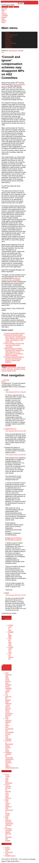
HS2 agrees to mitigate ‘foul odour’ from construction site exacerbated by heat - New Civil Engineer (9, 729)
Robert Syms (11, 371)
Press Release (11, 365)
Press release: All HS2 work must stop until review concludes (14, 345)
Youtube (16, 7)
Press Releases (10, 43)
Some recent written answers (15, 333)
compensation (11, 367)
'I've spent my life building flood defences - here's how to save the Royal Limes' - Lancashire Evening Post (9, 706)
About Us (8, 47)
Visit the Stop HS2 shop (10, 642)
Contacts (8, 41)
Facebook (5, 7)
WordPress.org (10, 856)
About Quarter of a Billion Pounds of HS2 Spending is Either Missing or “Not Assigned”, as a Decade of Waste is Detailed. (14, 352)
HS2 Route (9, 37)
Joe (3, 52)
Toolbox (8, 39)
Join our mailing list (10, 656)
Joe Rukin (17, 369)
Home (7, 33)
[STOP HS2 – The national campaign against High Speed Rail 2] (5, 22)
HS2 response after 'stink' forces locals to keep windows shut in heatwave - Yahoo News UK (8, 683)
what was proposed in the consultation (11, 279)
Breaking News (5, 668)
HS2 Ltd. (10, 369)
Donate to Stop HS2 (10, 634)
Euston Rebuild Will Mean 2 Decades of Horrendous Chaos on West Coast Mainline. (14, 359)
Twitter (11, 7)
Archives (8, 45)
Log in (7, 847)
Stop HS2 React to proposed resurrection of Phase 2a (9, 822)
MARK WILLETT (11, 429)
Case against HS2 (11, 35)
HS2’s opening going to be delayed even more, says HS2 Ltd (8, 791)
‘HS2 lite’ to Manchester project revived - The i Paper (9, 746)
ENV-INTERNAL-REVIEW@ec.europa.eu (13, 539)
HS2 (4, 369)
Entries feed (7, 849)
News (3, 365)
